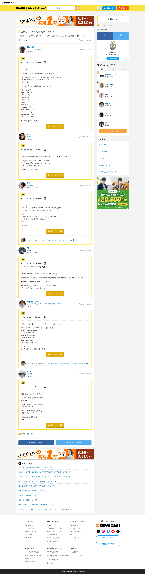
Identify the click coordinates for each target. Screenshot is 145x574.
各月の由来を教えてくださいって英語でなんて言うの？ (37, 486)
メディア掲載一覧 (52, 560)
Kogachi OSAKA (110, 104)
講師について (74, 525)
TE (106, 123)
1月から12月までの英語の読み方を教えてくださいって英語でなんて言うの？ (44, 477)
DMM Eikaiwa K (110, 75)
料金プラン (50, 525)
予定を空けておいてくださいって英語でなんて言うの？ (37, 505)
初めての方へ (103, 145)
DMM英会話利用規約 (53, 552)
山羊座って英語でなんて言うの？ (29, 495)
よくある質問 (103, 151)
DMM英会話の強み (31, 531)
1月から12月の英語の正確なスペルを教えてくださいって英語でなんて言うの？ (45, 472)
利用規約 (102, 158)
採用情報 (50, 563)
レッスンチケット (75, 538)
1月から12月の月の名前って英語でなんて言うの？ (35, 467)
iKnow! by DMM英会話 (32, 552)
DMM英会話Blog (30, 561)
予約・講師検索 (74, 531)
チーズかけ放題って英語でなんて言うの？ (32, 491)
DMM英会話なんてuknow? (33, 555)
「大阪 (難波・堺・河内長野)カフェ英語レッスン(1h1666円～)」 (66, 364)
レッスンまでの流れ (76, 528)
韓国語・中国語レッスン (54, 531)
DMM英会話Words (31, 558)
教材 (71, 535)
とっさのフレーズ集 (76, 555)
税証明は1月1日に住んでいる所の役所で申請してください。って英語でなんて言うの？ (47, 509)
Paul (106, 94)
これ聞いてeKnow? (53, 541)
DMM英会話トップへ (106, 165)
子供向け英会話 (52, 535)
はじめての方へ (29, 525)
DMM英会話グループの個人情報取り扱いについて (58, 556)
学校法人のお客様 (108, 544)
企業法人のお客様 (108, 538)
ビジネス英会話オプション (55, 538)
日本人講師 (28, 535)
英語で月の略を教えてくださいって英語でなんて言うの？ (37, 481)
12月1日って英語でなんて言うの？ (30, 500)
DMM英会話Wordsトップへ (108, 172)
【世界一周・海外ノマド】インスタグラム (59, 240)
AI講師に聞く (110, 8)
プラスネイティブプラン (54, 528)
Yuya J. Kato (109, 84)
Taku (106, 113)
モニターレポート (30, 538)
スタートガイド (29, 528)
